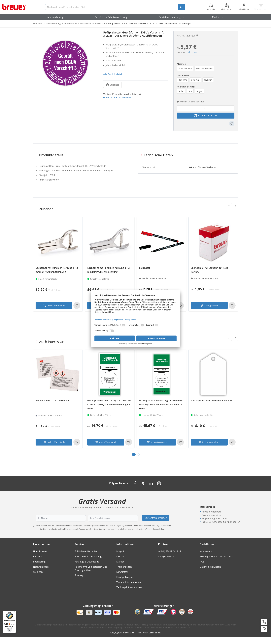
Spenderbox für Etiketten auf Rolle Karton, (209, 269)
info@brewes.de (166, 556)
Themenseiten (124, 566)
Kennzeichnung (55, 17)
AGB (202, 561)
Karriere (37, 556)
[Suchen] (181, 7)
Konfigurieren (211, 305)
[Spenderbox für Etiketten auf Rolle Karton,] (213, 241)
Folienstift (144, 267)
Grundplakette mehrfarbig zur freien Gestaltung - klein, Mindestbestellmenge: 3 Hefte (161, 404)
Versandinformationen (128, 582)
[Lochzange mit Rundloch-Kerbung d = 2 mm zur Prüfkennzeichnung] (109, 241)
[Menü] (14, 612)
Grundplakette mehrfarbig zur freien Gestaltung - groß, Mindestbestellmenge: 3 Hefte (109, 404)
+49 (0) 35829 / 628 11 (169, 551)
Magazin (120, 551)
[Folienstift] (161, 241)
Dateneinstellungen (210, 566)
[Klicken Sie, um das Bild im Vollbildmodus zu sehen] (65, 63)
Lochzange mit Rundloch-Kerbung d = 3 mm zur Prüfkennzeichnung (57, 269)
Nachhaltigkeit (41, 566)
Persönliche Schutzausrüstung (111, 17)
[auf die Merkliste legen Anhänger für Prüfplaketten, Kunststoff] (232, 442)
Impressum (206, 551)
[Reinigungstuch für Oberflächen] (58, 374)
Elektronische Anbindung (88, 556)
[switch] (9, 629)
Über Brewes (40, 551)
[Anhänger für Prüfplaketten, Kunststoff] (213, 374)
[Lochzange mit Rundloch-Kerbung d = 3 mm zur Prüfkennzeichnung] (58, 241)
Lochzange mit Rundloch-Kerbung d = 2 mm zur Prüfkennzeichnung (108, 269)
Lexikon (120, 556)
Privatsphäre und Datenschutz (216, 556)
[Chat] (264, 629)
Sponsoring (39, 561)
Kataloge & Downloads (87, 561)
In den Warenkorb (56, 305)
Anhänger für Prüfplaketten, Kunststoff (212, 400)
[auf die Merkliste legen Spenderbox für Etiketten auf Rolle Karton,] (232, 305)
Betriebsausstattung (170, 17)
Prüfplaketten (70, 23)
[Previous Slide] (229, 205)
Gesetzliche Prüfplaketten (92, 23)
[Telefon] (264, 622)
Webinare (38, 571)
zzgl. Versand (192, 52)
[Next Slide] (235, 205)
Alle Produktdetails (113, 74)
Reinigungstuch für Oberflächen (53, 400)
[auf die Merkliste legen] (231, 123)
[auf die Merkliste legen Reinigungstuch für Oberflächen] (76, 442)
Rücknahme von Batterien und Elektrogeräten (91, 568)
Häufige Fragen (124, 577)
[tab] (134, 454)
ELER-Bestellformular (86, 551)
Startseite (37, 23)
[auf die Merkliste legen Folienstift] (180, 305)
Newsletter (122, 571)
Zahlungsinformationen (129, 587)
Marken (216, 17)
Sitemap (79, 575)
